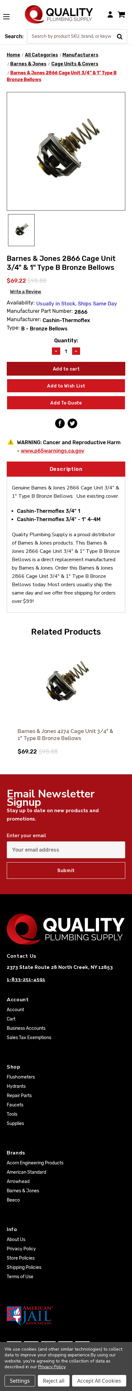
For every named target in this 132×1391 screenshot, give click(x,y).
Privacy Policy (21, 1249)
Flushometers (21, 1077)
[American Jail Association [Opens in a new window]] (66, 1315)
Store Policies (21, 1258)
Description (66, 469)
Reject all (53, 1380)
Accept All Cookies (99, 1380)
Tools (12, 1114)
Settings (20, 1380)
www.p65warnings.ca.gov (52, 451)
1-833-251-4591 (26, 979)
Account (15, 1009)
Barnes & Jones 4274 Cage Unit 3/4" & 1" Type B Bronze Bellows (65, 734)
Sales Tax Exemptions (29, 1037)
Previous (12, 696)
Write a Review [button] (25, 292)
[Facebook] (60, 423)
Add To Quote (66, 403)
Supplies (15, 1123)
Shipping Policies (24, 1267)
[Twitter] (72, 423)
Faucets (15, 1105)
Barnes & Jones (23, 1191)
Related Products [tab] (66, 632)
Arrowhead (18, 1181)
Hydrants (16, 1086)
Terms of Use (20, 1276)
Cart (11, 1019)
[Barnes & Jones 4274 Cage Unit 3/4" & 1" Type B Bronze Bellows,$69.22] (66, 683)
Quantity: (66, 340)
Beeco (13, 1200)
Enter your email (26, 835)
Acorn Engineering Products (35, 1163)
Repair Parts (19, 1095)
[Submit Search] (122, 35)
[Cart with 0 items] (121, 14)
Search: (14, 36)
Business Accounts (26, 1028)
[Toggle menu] (9, 13)
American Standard (26, 1172)
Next (119, 696)
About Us (16, 1239)
